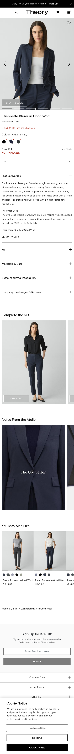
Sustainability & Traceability (19, 277)
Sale (15, 608)
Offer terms (24, 642)
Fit (3, 249)
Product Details (11, 175)
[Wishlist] (58, 12)
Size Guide (66, 149)
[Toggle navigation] (5, 12)
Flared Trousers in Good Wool (49, 580)
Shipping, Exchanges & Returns (21, 292)
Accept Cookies (37, 747)
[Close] (71, 4)
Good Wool (29, 230)
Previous (5, 63)
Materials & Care (12, 263)
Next (69, 63)
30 (4, 161)
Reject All (37, 738)
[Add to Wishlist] (69, 23)
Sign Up (37, 661)
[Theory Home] (37, 12)
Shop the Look (14, 102)
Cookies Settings (37, 728)
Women (6, 608)
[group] (18, 551)
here (53, 642)
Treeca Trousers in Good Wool (18, 580)
